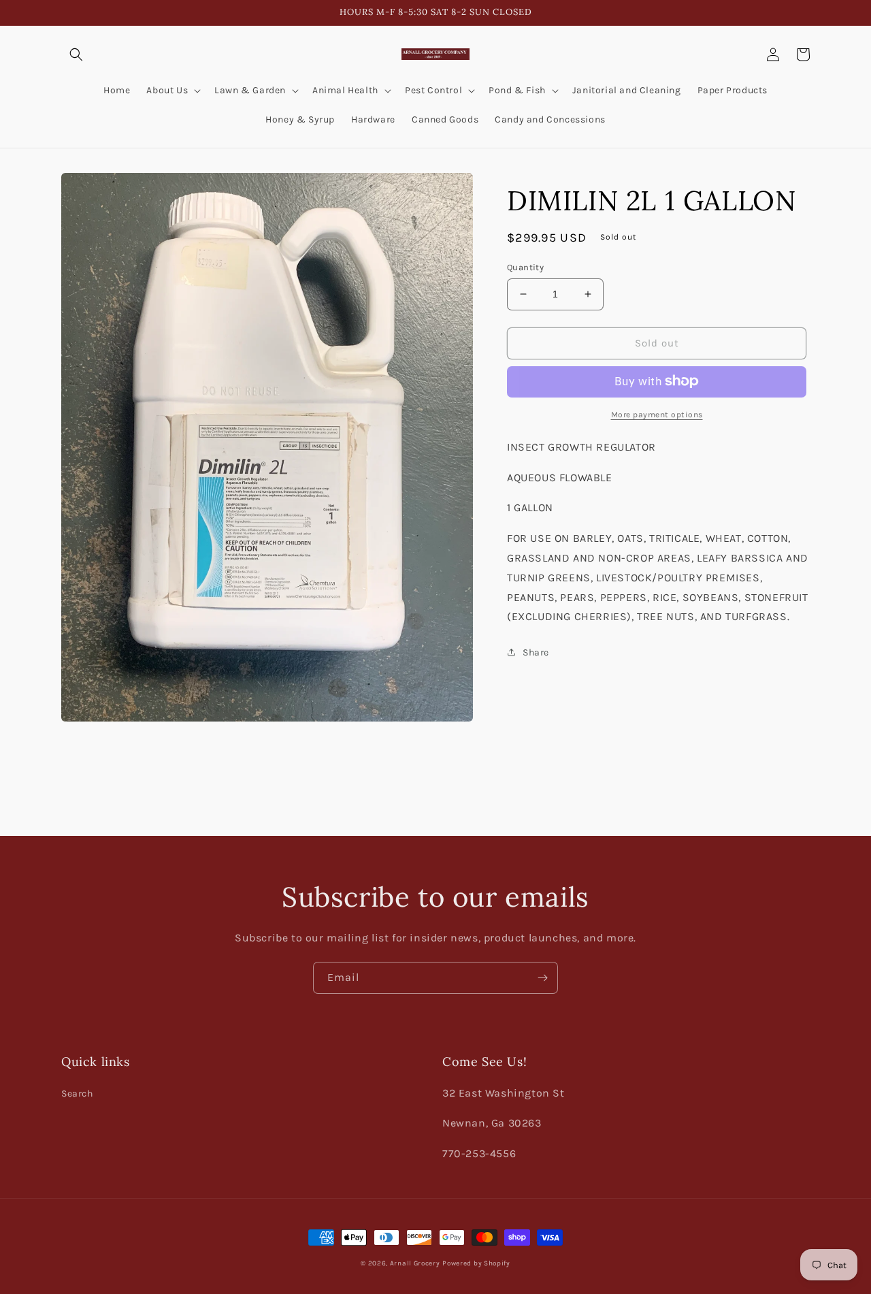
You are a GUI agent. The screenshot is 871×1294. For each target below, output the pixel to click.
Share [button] (536, 652)
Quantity (525, 267)
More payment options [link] (657, 414)
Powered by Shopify (476, 1263)
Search (77, 1093)
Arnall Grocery (415, 1263)
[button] (76, 54)
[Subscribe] (542, 978)
